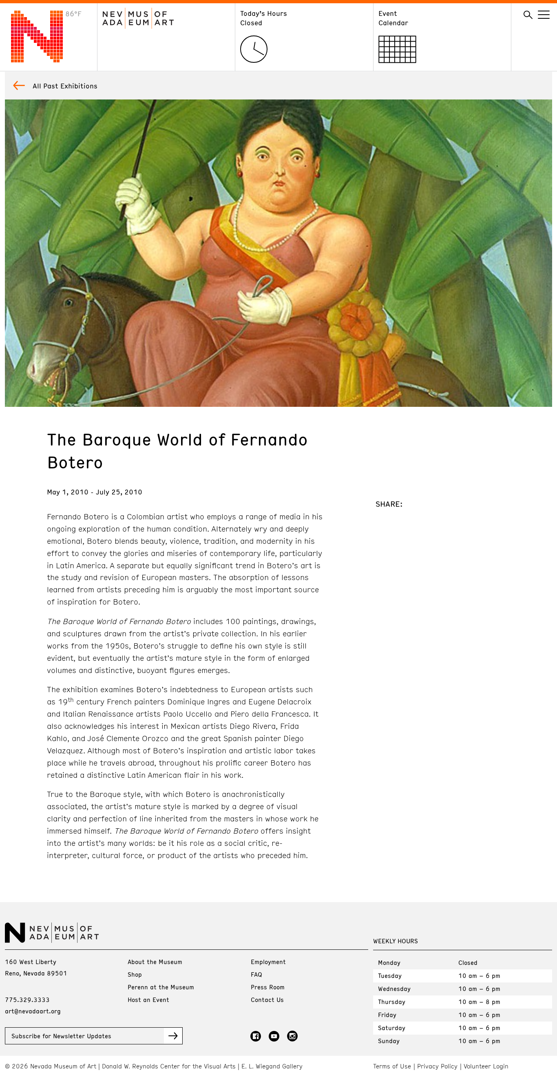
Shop (135, 974)
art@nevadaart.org (33, 1011)
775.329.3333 (27, 999)
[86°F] (43, 59)
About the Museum (155, 961)
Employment (268, 961)
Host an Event (148, 999)
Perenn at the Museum (161, 987)
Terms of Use (392, 1066)
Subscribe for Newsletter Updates (61, 1036)
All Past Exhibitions (65, 85)
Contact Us (267, 999)
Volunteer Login (486, 1066)
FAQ (256, 974)
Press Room (268, 987)
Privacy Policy (437, 1066)
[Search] (528, 15)
